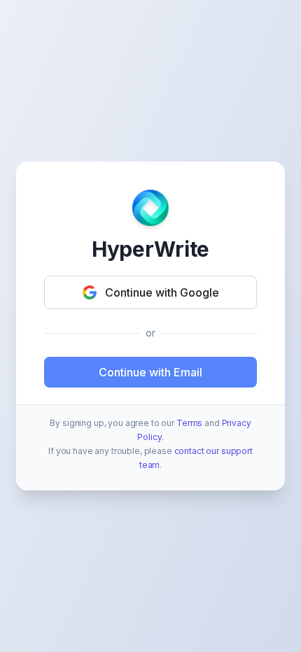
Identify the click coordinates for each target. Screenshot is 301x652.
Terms (189, 423)
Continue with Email (150, 372)
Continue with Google (162, 292)
